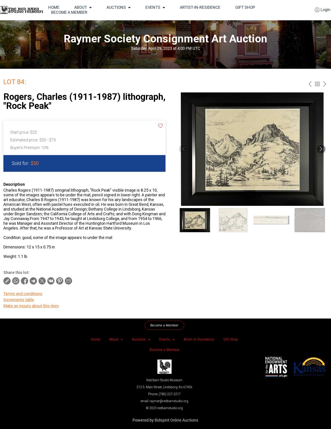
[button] (320, 149)
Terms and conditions (22, 293)
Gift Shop (245, 7)
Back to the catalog (317, 84)
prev (310, 84)
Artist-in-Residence (200, 7)
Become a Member (69, 12)
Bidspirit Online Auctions (176, 420)
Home (53, 7)
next (325, 84)
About (80, 7)
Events (152, 7)
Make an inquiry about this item (31, 305)
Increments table (18, 299)
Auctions (116, 7)
